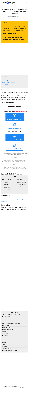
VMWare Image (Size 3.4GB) (14, 128)
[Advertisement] (14, 59)
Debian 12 (4, 338)
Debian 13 (4, 319)
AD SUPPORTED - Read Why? (21, 111)
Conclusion (4, 86)
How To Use (5, 84)
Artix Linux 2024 (5, 325)
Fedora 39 (4, 331)
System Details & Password (8, 82)
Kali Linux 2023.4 (5, 333)
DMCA (23, 389)
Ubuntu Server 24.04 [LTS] (7, 329)
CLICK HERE (11, 41)
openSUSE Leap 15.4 (6, 348)
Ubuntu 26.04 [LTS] (6, 317)
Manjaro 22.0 (4, 344)
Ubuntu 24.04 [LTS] (6, 327)
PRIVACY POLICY (23, 391)
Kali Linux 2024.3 (5, 321)
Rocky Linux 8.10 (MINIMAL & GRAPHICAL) (11, 323)
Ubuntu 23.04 (5, 342)
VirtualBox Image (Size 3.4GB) (14, 119)
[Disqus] (14, 263)
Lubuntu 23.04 (5, 340)
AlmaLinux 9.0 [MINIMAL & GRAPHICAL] (10, 350)
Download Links (6, 80)
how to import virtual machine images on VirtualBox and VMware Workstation (14, 199)
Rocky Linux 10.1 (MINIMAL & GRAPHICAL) (11, 314)
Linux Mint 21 (4, 346)
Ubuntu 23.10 (5, 335)
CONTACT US (23, 387)
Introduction (5, 79)
